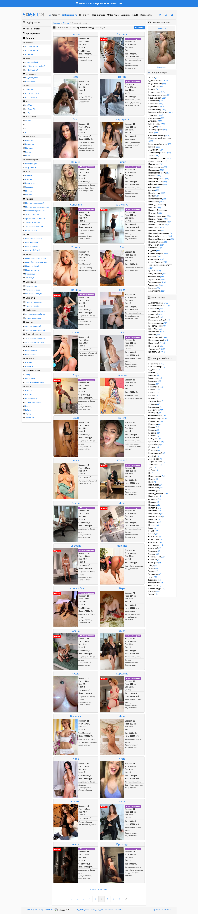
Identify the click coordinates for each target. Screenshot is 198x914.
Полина (75, 162)
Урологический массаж (35, 218)
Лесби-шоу (31, 310)
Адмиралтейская (131, 65)
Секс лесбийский (32, 250)
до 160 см (29, 89)
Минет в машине (32, 270)
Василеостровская (132, 105)
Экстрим (30, 358)
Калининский (156, 311)
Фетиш (28, 414)
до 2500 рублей (31, 62)
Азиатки (28, 179)
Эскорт (28, 374)
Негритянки (30, 183)
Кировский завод (85, 60)
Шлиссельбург (156, 588)
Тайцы (152, 565)
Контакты (166, 909)
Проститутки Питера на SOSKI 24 (40, 909)
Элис (76, 119)
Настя (122, 801)
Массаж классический (34, 203)
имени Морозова (157, 415)
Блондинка (29, 140)
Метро (54, 15)
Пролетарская (156, 230)
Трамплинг (29, 418)
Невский (154, 334)
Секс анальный (31, 242)
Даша (76, 417)
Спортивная (156, 259)
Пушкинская (156, 245)
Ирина (122, 76)
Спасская (154, 256)
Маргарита (122, 119)
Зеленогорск (155, 410)
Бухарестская (83, 102)
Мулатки (28, 191)
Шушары (128, 449)
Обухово (154, 187)
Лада (76, 758)
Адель (75, 844)
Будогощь (154, 369)
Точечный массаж (32, 222)
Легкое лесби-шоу (33, 318)
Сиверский (154, 548)
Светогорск (154, 536)
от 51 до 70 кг (31, 109)
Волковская (155, 100)
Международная (157, 167)
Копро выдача (31, 350)
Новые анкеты (33, 28)
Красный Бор (155, 444)
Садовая (154, 250)
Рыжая (28, 152)
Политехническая (158, 224)
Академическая (130, 68)
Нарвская (92, 270)
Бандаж (28, 390)
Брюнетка (29, 144)
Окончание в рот (32, 286)
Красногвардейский (159, 320)
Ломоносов (155, 464)
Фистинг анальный (33, 326)
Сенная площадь (158, 253)
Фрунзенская (89, 355)
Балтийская (135, 103)
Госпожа (28, 394)
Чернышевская (157, 282)
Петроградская (157, 198)
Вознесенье (155, 378)
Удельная (154, 270)
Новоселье (154, 496)
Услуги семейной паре (34, 382)
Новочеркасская (157, 181)
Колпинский (155, 317)
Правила (157, 909)
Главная (56, 23)
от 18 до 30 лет (31, 46)
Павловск (154, 505)
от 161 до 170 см (32, 93)
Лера (76, 375)
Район (84, 15)
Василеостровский (159, 305)
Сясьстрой (154, 562)
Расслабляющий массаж (35, 211)
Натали (75, 34)
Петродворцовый (158, 340)
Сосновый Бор (156, 556)
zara (75, 76)
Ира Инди (122, 844)
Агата (122, 758)
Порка (27, 406)
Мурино (153, 479)
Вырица (153, 392)
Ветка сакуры (31, 230)
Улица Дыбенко (157, 273)
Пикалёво (154, 510)
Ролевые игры (31, 398)
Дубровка (153, 404)
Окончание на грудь (33, 294)
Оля (122, 332)
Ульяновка (154, 580)
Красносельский (157, 323)
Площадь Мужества (159, 221)
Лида (122, 631)
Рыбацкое (155, 247)
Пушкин (153, 525)
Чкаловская (155, 285)
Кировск (153, 430)
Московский (156, 331)
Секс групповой (32, 246)
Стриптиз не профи (33, 302)
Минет (29, 254)
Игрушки (29, 366)
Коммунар (154, 438)
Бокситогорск (156, 363)
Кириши (153, 427)
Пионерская (156, 201)
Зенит (153, 132)
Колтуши (153, 435)
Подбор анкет (33, 22)
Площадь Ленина (158, 219)
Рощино (153, 530)
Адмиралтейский (158, 303)
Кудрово (153, 447)
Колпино (154, 433)
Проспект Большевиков (161, 233)
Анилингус (29, 278)
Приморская (156, 227)
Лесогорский (155, 459)
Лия (122, 247)
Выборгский (155, 308)
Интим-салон (30, 81)
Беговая (154, 89)
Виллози (153, 375)
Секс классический (33, 238)
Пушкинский (155, 346)
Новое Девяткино (158, 493)
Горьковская (156, 106)
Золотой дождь (33, 334)
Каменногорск (155, 421)
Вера (122, 588)
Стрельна (154, 559)
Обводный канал (157, 184)
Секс (28, 234)
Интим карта (70, 15)
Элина (76, 503)
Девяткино (155, 115)
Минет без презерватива (36, 262)
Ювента (76, 801)
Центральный (156, 351)
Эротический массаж (34, 226)
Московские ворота (159, 172)
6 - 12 (27, 132)
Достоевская (156, 118)
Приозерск (154, 522)
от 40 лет (29, 54)
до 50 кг (28, 105)
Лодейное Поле (156, 461)
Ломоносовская (157, 161)
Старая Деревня (158, 262)
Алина (76, 631)
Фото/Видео (30, 378)
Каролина (122, 673)
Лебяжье (153, 456)
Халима (122, 375)
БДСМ (135, 15)
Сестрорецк (155, 545)
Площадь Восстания (159, 216)
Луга (152, 467)
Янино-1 (153, 594)
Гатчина (153, 398)
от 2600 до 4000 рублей (35, 66)
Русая (27, 156)
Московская (83, 270)
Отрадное (154, 499)
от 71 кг (28, 113)
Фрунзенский (156, 349)
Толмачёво (154, 574)
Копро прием (30, 354)
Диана (122, 162)
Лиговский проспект (159, 158)
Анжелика (122, 204)
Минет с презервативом (35, 258)
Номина (76, 289)
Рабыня (28, 410)
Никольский (154, 484)
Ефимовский (155, 407)
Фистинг (30, 322)
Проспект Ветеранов (86, 150)
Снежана (122, 34)
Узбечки (28, 195)
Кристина (76, 204)
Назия (152, 482)
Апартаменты (31, 167)
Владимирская (157, 98)
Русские (28, 175)
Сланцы (153, 554)
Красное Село (156, 441)
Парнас (153, 195)
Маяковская (155, 164)
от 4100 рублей (31, 70)
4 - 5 (27, 128)
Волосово (154, 381)
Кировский (155, 314)
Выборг (153, 389)
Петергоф (154, 507)
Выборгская (155, 103)
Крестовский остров (159, 144)
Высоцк (153, 395)
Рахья (152, 528)
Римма (162, 28)
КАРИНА (122, 460)
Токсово (153, 571)
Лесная (153, 155)
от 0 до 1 (29, 120)
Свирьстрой (155, 539)
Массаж (29, 198)
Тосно (152, 577)
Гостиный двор (157, 109)
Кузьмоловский (156, 453)
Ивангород (154, 412)
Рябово (152, 533)
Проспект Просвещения (161, 239)
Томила (75, 247)
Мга (151, 473)
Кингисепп (154, 424)
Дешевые (125, 15)
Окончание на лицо (33, 290)
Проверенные (33, 33)
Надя (122, 289)
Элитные (114, 15)
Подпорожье (155, 513)
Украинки (29, 187)
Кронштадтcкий (157, 326)
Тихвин (153, 568)
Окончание (31, 281)
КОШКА (75, 673)
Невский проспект (158, 178)
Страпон (28, 362)
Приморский (156, 343)
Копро (29, 346)
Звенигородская (84, 787)
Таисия (76, 332)
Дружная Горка (156, 401)
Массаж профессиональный (37, 207)
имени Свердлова (157, 418)
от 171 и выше (31, 97)
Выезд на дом (31, 163)
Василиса (75, 716)
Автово (127, 63)
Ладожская (155, 149)
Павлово (153, 502)
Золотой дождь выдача (35, 338)
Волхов (153, 384)
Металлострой (156, 476)
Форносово (154, 585)
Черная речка (156, 279)
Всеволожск (155, 386)
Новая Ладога (155, 490)
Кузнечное (154, 450)
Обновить (161, 67)
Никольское (155, 487)
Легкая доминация (33, 402)
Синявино (154, 551)
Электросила (156, 291)
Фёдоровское (155, 582)
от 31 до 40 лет (31, 50)
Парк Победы (156, 193)
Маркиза (122, 545)
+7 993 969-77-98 (112, 3)
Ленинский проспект (86, 148)
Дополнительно (33, 370)
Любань (153, 470)
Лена (122, 716)
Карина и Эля (76, 588)
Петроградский (157, 337)
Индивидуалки (98, 15)
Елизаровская (156, 124)
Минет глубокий (32, 266)
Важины (153, 372)
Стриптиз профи (32, 306)
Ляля (76, 460)
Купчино (154, 147)
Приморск (154, 519)
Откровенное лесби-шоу (35, 314)
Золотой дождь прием (34, 342)
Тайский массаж (32, 214)
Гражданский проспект (160, 112)
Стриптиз (30, 297)
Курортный (155, 328)
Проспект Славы (157, 242)
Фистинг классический (35, 330)
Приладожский (156, 516)
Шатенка (29, 148)
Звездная (134, 316)
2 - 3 (27, 124)
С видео (30, 38)
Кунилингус (30, 274)
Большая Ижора (156, 366)
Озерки (153, 190)
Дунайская (155, 121)
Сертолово (155, 542)
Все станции (140, 27)
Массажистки (146, 15)
